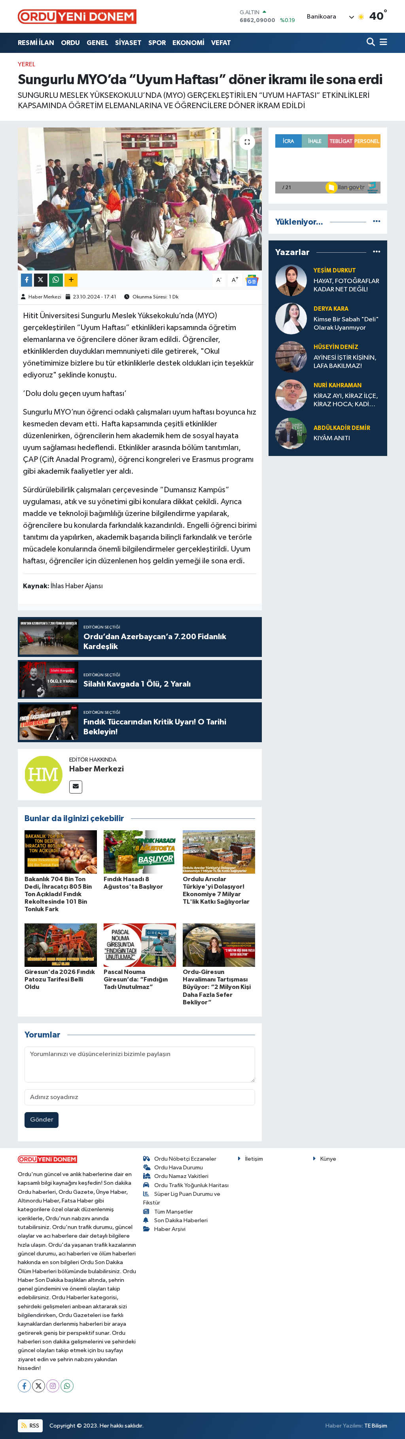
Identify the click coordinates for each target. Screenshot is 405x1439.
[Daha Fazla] (71, 280)
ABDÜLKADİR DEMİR (342, 428)
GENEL (97, 42)
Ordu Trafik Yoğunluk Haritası (191, 1185)
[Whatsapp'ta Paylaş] (56, 280)
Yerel (26, 64)
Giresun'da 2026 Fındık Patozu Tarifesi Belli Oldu (60, 979)
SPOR (157, 42)
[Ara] (372, 42)
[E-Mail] (75, 787)
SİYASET (128, 42)
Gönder (41, 1119)
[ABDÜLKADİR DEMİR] (291, 433)
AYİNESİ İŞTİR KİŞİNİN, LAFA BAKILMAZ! (345, 362)
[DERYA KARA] (291, 318)
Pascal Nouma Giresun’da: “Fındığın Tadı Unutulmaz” (136, 979)
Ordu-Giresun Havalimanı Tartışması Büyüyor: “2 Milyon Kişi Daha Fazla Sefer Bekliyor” (217, 987)
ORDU (70, 42)
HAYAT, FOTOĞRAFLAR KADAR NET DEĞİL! (346, 285)
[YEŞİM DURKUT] (291, 280)
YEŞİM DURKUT (335, 271)
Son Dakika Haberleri (181, 1220)
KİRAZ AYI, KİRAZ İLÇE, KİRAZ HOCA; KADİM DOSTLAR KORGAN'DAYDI (346, 401)
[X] (38, 1385)
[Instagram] (52, 1385)
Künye (328, 1159)
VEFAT (221, 42)
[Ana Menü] (382, 42)
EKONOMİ (188, 42)
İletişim (254, 1159)
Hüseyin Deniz (336, 347)
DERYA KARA (331, 309)
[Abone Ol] (252, 280)
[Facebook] (24, 1385)
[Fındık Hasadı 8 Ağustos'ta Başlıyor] (140, 851)
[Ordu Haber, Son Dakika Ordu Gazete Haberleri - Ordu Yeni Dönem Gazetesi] (77, 16)
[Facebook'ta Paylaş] (26, 280)
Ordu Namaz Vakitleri (181, 1176)
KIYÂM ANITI (332, 438)
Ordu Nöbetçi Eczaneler (185, 1159)
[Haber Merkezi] (43, 774)
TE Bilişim (375, 1426)
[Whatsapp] (67, 1385)
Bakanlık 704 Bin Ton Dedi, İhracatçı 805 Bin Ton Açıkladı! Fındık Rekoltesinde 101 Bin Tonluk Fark (58, 894)
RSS (33, 1426)
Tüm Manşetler (173, 1212)
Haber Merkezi (44, 297)
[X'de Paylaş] (40, 280)
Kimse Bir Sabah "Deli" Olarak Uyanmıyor (346, 323)
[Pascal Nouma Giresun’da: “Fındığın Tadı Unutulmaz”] (140, 945)
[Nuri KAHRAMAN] (291, 395)
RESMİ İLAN (36, 42)
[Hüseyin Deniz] (291, 356)
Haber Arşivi (169, 1229)
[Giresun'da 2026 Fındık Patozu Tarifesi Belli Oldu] (61, 945)
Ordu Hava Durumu (178, 1168)
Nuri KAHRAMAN (337, 385)
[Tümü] (376, 222)
